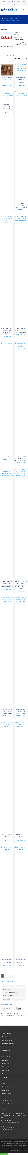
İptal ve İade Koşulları (7, 1040)
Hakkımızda (19, 1150)
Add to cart (2, 65)
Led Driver (4, 1073)
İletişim (4, 1)
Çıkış (14, 4)
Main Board (5, 1060)
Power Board (5, 1063)
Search (19, 1008)
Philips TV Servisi (6, 1093)
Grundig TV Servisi (7, 1103)
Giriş (24, 1)
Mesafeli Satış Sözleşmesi (8, 1036)
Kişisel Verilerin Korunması (8, 1043)
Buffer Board (5, 1067)
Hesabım (19, 1)
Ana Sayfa (13, 1150)
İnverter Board (5, 1070)
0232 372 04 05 (11, 1)
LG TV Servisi (5, 1090)
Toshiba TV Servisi (6, 1100)
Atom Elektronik (6, 1050)
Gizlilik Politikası (6, 1047)
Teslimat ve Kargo (6, 1033)
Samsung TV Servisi (7, 1086)
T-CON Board (5, 1077)
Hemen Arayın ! (4, 1154)
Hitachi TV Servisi (6, 1097)
